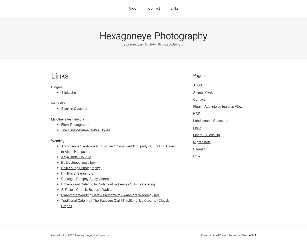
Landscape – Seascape (210, 120)
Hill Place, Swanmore (77, 173)
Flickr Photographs (75, 124)
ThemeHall (248, 235)
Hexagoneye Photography (154, 35)
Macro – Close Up (206, 134)
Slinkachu (68, 92)
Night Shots (202, 141)
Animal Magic (203, 92)
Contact (154, 8)
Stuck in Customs (74, 108)
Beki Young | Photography (80, 167)
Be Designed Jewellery (78, 162)
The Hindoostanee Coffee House (85, 130)
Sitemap (199, 149)
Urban (197, 156)
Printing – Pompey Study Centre (85, 178)
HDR (197, 113)
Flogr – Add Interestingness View (217, 106)
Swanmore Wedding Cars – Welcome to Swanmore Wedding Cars (110, 195)
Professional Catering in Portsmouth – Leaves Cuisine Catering (108, 184)
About (133, 8)
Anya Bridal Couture (76, 157)
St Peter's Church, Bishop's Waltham (88, 189)
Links (175, 8)
